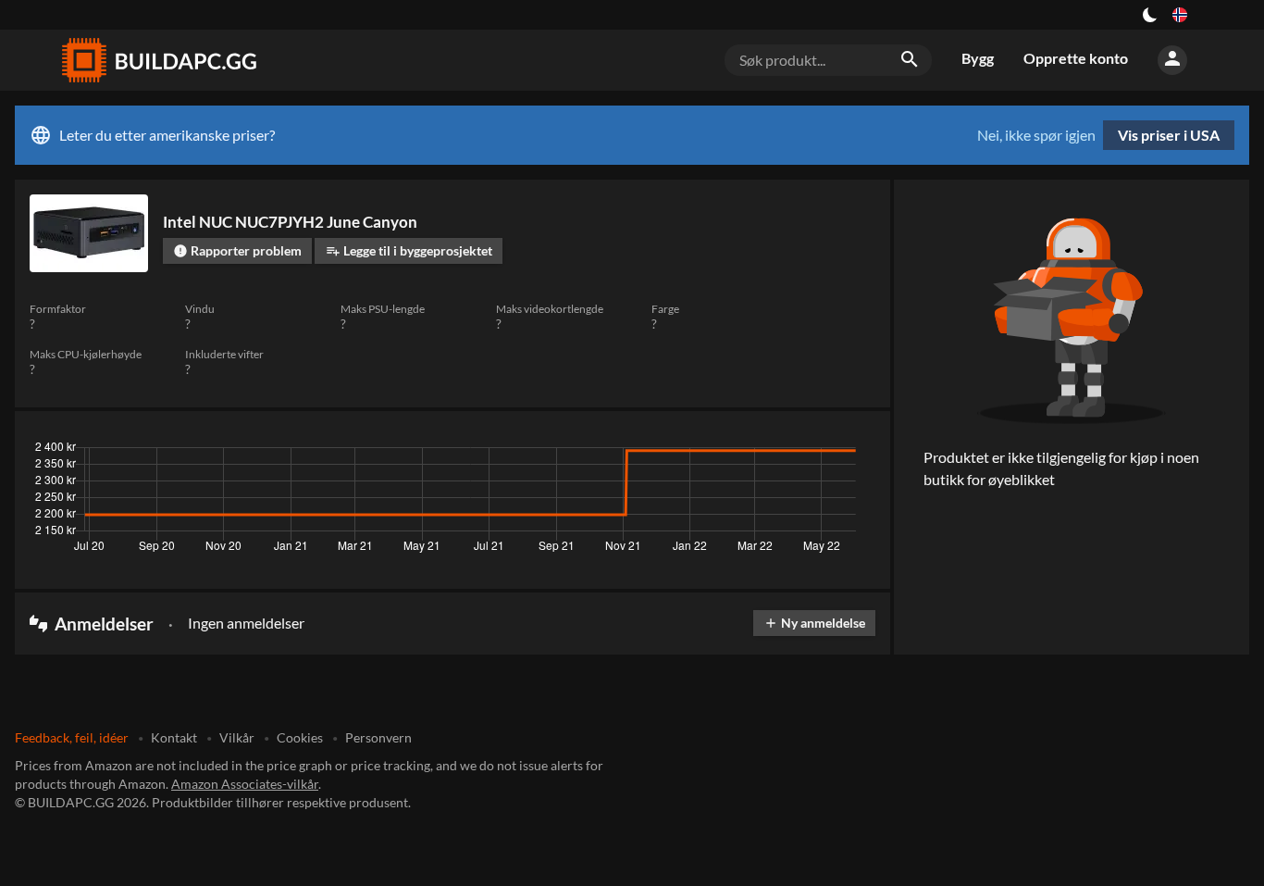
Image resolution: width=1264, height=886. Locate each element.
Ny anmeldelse (814, 622)
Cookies (300, 737)
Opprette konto (1075, 58)
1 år (804, 451)
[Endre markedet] (1179, 15)
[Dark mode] (1150, 14)
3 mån (700, 451)
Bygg (977, 58)
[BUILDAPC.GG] (158, 60)
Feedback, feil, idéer (72, 737)
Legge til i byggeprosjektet (409, 250)
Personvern (378, 737)
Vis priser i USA (1169, 135)
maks (851, 451)
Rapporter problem (237, 250)
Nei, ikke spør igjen (1036, 135)
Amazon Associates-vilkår (244, 784)
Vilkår (236, 737)
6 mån (755, 451)
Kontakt (174, 737)
